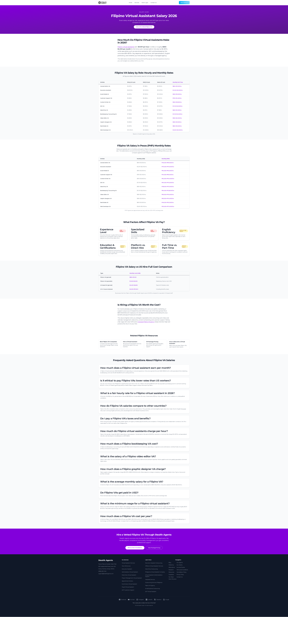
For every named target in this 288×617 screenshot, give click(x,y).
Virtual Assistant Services (128, 563)
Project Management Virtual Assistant (132, 578)
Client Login (145, 2)
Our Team (171, 577)
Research (171, 569)
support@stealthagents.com (105, 573)
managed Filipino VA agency (146, 322)
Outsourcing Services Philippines (153, 582)
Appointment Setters (127, 581)
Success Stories (181, 567)
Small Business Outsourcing (152, 588)
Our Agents (180, 562)
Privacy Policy (180, 574)
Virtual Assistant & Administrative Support (153, 575)
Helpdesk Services (150, 579)
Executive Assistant (127, 569)
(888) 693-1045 (102, 571)
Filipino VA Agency (150, 585)
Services (137, 2)
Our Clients (179, 565)
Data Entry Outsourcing (151, 569)
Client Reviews (172, 579)
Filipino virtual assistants (126, 47)
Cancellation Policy (181, 572)
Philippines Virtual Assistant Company (155, 572)
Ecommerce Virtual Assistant (129, 584)
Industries (171, 574)
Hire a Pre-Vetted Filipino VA (144, 27)
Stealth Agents (105, 560)
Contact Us (154, 2)
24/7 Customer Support (128, 590)
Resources (171, 572)
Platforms (171, 565)
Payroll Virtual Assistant (128, 587)
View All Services (126, 566)
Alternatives (172, 567)
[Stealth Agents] (102, 2)
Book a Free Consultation (135, 547)
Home (130, 2)
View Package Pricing (154, 547)
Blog (170, 562)
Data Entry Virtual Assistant (129, 575)
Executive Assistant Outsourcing (153, 563)
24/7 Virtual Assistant (150, 591)
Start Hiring (183, 2)
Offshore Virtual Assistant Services (154, 566)
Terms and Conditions (182, 569)
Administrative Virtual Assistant (130, 572)
